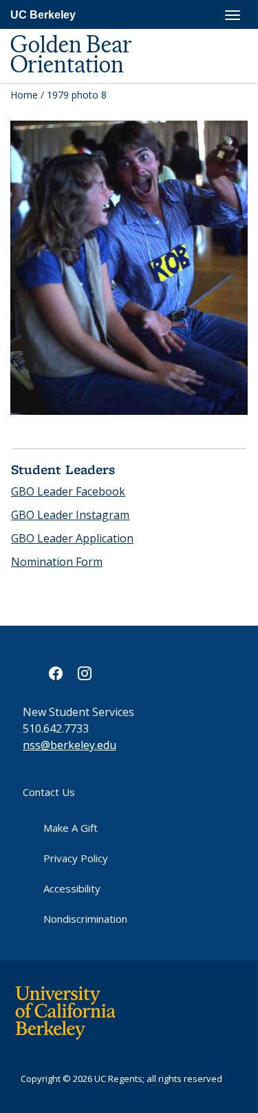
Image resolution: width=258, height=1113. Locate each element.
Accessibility (71, 888)
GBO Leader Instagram (70, 514)
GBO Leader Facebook (68, 491)
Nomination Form (57, 561)
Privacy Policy (75, 858)
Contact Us (49, 792)
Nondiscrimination (85, 919)
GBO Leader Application (72, 538)
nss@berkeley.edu (69, 745)
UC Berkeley (43, 15)
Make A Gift (70, 828)
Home (24, 94)
